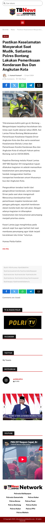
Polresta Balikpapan (22, 494)
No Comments (9, 79)
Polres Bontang (14, 505)
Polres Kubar (15, 509)
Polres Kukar (33, 497)
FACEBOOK (9, 337)
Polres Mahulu (22, 512)
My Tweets (7, 360)
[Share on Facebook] (6, 85)
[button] (22, 22)
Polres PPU (30, 509)
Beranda (5, 30)
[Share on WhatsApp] (22, 85)
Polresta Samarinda (14, 497)
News (13, 30)
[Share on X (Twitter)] (14, 85)
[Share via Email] (38, 85)
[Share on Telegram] (30, 85)
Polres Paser (30, 501)
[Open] (22, 407)
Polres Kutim (31, 505)
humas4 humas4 (16, 75)
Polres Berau (14, 501)
